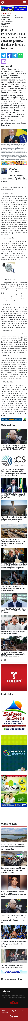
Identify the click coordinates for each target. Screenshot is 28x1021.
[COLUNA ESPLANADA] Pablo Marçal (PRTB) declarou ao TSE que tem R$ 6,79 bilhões (13, 611)
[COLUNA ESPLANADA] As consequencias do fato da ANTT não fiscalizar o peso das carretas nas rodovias (13, 542)
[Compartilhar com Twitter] (3, 55)
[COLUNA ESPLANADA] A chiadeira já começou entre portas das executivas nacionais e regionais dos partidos (14, 566)
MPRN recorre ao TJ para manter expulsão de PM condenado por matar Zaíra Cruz (13, 894)
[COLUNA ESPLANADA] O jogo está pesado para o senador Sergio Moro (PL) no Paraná (13, 496)
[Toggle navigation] (24, 2)
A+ (2, 66)
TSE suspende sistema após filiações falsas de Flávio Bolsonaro (13, 632)
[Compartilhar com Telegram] (15, 55)
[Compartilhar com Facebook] (9, 55)
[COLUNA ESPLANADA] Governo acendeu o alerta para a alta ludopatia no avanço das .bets (13, 588)
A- (7, 66)
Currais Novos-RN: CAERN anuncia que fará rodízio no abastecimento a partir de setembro (13, 846)
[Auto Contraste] (11, 66)
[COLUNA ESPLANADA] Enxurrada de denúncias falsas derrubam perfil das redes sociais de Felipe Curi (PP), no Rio (14, 448)
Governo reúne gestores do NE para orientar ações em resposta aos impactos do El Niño (13, 870)
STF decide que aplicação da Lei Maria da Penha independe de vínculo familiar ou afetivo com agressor (14, 519)
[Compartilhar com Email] (3, 61)
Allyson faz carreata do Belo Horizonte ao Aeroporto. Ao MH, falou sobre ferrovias (14, 944)
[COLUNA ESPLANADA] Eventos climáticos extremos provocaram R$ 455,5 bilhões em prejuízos (13, 654)
